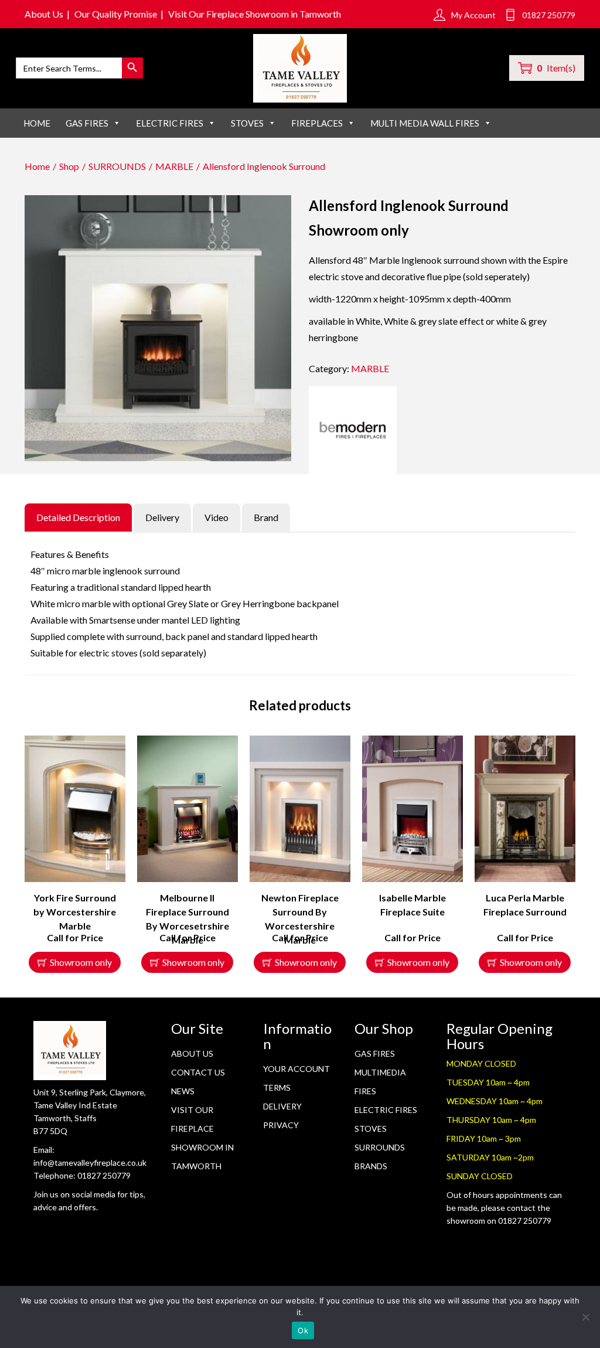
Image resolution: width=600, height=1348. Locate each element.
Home (36, 123)
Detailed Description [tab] (78, 517)
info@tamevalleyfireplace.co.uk (89, 1162)
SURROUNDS (117, 166)
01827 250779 (104, 1175)
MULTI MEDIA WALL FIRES (424, 123)
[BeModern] (353, 430)
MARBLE (174, 166)
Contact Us (198, 1072)
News (183, 1091)
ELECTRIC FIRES (169, 123)
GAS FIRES (87, 123)
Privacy (281, 1125)
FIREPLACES (317, 123)
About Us (44, 13)
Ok (303, 1330)
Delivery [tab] (162, 517)
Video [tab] (216, 517)
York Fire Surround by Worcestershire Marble (74, 911)
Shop (69, 166)
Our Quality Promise (115, 13)
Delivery (282, 1106)
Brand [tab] (266, 517)
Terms (277, 1087)
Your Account (296, 1069)
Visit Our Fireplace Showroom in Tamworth (254, 13)
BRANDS (370, 1166)
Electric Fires (385, 1110)
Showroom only (81, 962)
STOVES (247, 123)
